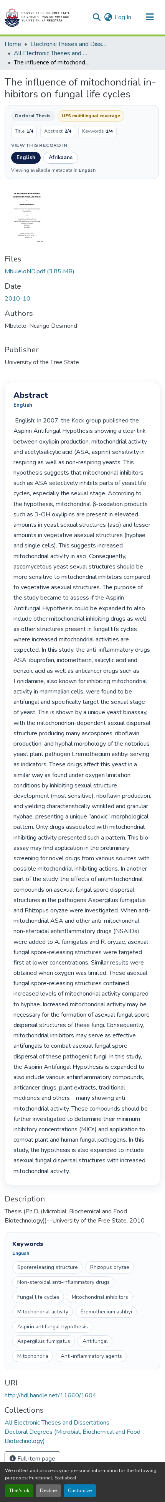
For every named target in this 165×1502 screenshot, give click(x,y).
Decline (48, 1490)
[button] (37, 17)
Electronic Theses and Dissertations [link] (68, 44)
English (25, 157)
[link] (82, 271)
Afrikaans (61, 157)
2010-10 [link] (17, 298)
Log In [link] (123, 17)
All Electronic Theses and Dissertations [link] (52, 53)
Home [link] (13, 44)
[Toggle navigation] (149, 17)
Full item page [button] (35, 1458)
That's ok (19, 1490)
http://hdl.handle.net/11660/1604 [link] (50, 1395)
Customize (80, 1490)
